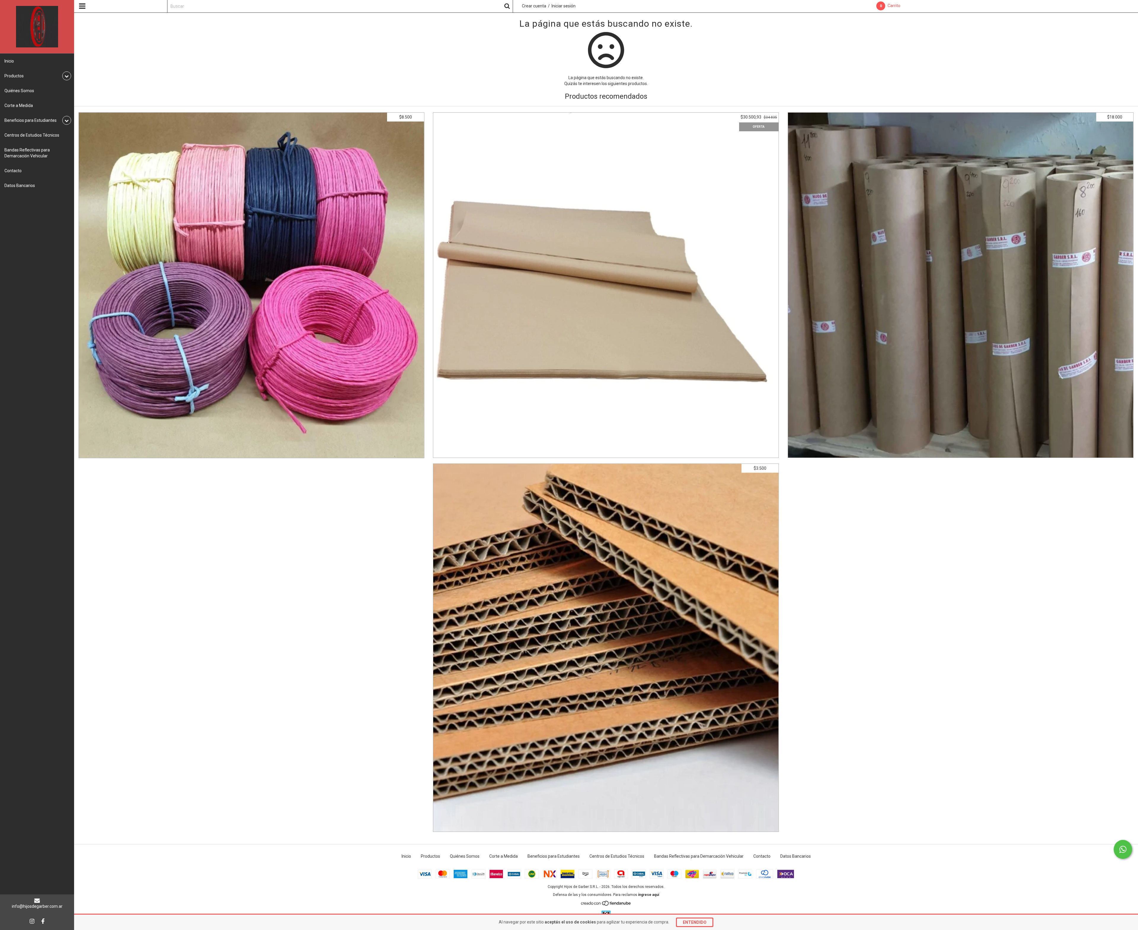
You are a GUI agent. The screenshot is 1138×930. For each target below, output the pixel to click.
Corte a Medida (18, 105)
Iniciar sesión (564, 6)
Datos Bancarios (19, 185)
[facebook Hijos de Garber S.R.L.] (43, 921)
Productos (430, 856)
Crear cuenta (534, 6)
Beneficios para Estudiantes (554, 856)
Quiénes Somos (19, 90)
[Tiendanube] (606, 904)
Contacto (13, 170)
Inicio (9, 61)
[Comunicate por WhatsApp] (1123, 849)
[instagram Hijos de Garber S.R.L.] (32, 921)
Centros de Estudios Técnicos (31, 135)
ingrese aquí (648, 895)
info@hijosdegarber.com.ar (37, 906)
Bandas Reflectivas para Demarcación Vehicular (27, 153)
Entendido (695, 922)
